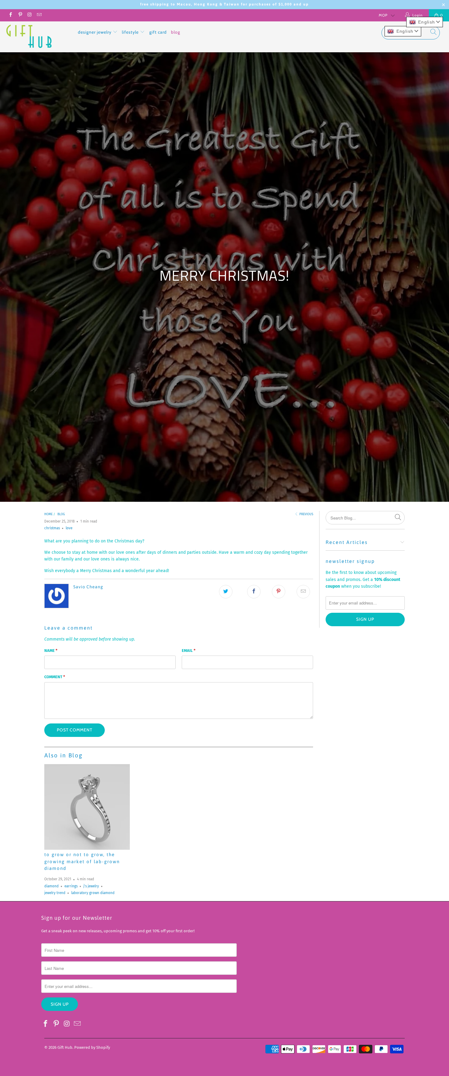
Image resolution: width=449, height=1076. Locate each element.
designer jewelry (95, 32)
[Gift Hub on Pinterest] (19, 15)
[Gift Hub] (39, 36)
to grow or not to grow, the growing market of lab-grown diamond (82, 861)
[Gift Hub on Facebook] (10, 15)
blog (175, 32)
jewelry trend (54, 893)
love (69, 528)
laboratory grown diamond (93, 893)
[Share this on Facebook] (254, 591)
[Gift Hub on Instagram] (29, 15)
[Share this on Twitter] (225, 591)
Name (50, 650)
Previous (305, 514)
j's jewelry (91, 886)
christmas (52, 528)
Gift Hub (64, 1047)
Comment (54, 677)
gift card (158, 32)
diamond (51, 886)
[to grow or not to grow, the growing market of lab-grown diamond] (87, 807)
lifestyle (131, 32)
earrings (71, 886)
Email (188, 650)
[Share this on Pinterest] (278, 591)
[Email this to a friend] (303, 591)
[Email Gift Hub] (39, 15)
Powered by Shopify (92, 1047)
